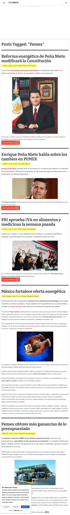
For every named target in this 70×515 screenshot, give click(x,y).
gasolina (34, 505)
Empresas (22, 433)
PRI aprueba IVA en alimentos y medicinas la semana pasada (31, 222)
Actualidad (22, 164)
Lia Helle (4, 66)
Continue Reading (9, 143)
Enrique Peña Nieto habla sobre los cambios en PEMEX (34, 156)
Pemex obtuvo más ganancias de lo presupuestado (34, 426)
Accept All (25, 507)
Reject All (15, 507)
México (20, 66)
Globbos (14, 2)
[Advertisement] (35, 20)
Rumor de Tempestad (29, 66)
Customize (6, 507)
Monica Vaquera (7, 296)
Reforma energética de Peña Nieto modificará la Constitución (33, 58)
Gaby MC (5, 433)
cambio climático (16, 306)
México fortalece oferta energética (33, 291)
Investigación (30, 296)
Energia (23, 296)
